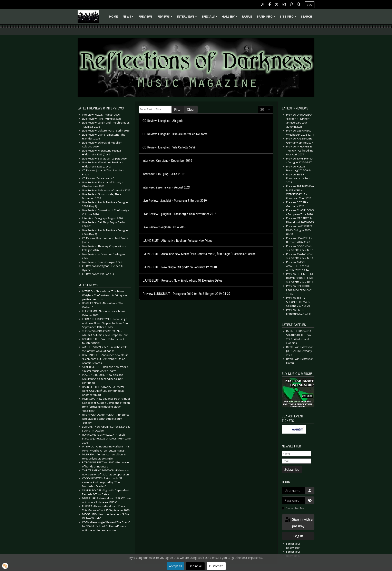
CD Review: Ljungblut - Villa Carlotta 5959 (169, 147)
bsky (309, 4)
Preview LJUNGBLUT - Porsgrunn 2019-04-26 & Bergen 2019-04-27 (186, 294)
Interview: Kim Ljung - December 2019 (167, 161)
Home (113, 16)
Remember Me (295, 508)
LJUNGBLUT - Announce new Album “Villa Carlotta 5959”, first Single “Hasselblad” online (199, 254)
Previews (145, 16)
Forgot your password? (293, 546)
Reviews (165, 17)
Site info (288, 17)
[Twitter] (276, 5)
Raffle (247, 16)
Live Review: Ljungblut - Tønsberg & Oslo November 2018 (179, 214)
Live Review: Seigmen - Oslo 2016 (164, 227)
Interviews (187, 17)
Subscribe (292, 469)
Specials (210, 17)
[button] (5, 566)
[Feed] (262, 5)
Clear (191, 109)
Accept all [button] (175, 566)
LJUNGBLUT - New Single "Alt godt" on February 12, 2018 (180, 267)
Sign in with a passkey (302, 522)
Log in (298, 536)
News (129, 17)
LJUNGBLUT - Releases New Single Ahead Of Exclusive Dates (182, 280)
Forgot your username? (293, 554)
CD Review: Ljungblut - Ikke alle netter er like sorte (175, 134)
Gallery (230, 17)
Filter (178, 109)
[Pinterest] (291, 5)
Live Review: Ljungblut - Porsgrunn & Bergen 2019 (175, 201)
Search (306, 16)
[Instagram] (284, 5)
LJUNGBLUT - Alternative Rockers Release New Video (178, 241)
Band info (266, 17)
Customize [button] (216, 566)
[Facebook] (269, 5)
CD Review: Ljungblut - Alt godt (163, 121)
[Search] (299, 5)
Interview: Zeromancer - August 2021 (166, 187)
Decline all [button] (195, 566)
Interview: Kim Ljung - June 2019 (164, 174)
